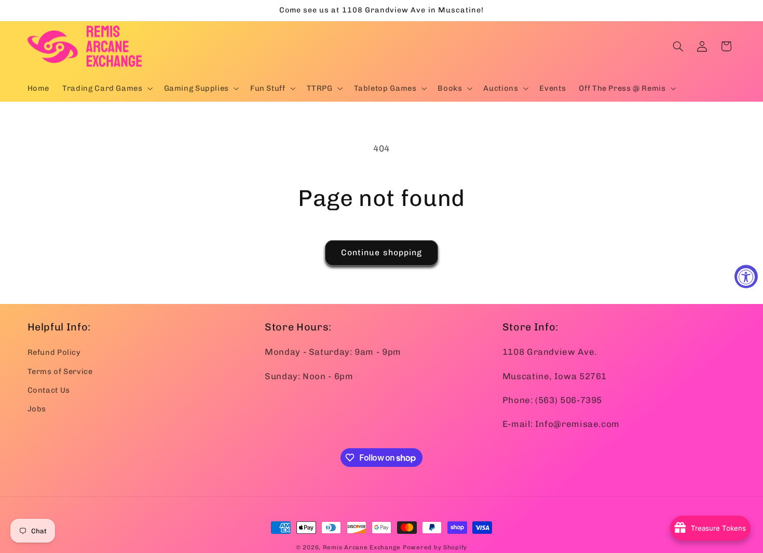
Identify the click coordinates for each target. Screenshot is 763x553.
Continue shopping (381, 252)
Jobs (37, 408)
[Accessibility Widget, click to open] (746, 276)
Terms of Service (60, 371)
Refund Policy (54, 352)
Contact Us (49, 390)
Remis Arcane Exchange (362, 547)
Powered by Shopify (435, 547)
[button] (106, 88)
